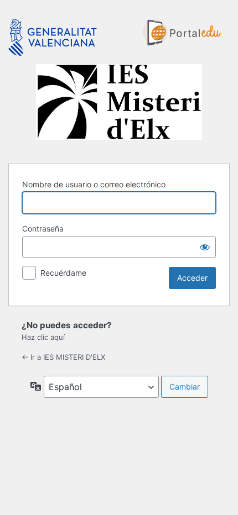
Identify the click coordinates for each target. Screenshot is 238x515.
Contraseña (43, 228)
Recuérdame (63, 272)
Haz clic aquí (43, 337)
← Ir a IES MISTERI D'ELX (63, 357)
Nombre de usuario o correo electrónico (93, 184)
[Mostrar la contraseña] (205, 247)
